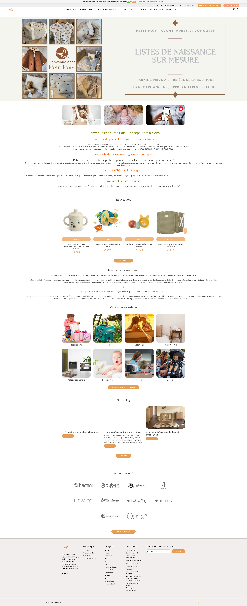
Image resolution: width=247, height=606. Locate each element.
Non (133, 1)
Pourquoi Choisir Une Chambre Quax (123, 432)
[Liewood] (83, 501)
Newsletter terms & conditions (132, 573)
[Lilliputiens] (110, 501)
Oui (128, 1)
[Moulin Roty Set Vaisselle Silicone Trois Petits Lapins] (139, 220)
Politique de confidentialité (134, 560)
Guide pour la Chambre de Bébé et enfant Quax (162, 433)
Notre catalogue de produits (123, 387)
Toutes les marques (123, 531)
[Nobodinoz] (164, 501)
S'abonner (178, 551)
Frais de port (130, 588)
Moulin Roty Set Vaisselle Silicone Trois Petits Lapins (139, 245)
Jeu (106, 561)
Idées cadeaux (76, 344)
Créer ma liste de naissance (211, 5)
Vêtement (139, 344)
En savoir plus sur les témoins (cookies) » (151, 1)
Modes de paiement (132, 563)
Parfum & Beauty (110, 584)
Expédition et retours (132, 566)
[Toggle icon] (230, 9)
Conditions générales (132, 553)
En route (171, 380)
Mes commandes (88, 553)
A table (139, 380)
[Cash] (198, 602)
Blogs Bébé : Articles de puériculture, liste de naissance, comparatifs (133, 578)
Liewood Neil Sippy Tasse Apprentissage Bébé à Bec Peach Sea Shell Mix (76, 246)
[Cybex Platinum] (110, 485)
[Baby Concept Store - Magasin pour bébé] (10, 9)
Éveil (106, 558)
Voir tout (123, 456)
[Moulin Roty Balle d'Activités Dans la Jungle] (107, 220)
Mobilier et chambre (76, 380)
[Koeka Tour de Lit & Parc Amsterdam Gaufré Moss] (170, 220)
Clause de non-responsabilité (130, 557)
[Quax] (137, 516)
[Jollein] (164, 485)
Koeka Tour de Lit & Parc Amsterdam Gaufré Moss (170, 245)
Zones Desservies (131, 591)
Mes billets (86, 556)
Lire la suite (67, 436)
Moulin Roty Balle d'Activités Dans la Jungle (108, 245)
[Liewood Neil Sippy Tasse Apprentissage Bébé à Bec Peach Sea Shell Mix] (76, 220)
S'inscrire (86, 550)
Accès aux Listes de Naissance (166, 5)
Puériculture (107, 380)
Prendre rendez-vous (231, 5)
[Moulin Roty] (137, 501)
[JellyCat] (137, 485)
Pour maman (109, 573)
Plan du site (129, 569)
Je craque (76, 239)
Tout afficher (123, 260)
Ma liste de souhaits (89, 558)
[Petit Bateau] (110, 516)
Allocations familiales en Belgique (81, 432)
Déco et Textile (170, 344)
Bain (106, 564)
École (107, 344)
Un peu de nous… (131, 550)
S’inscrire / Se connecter (187, 5)
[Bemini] (83, 485)
